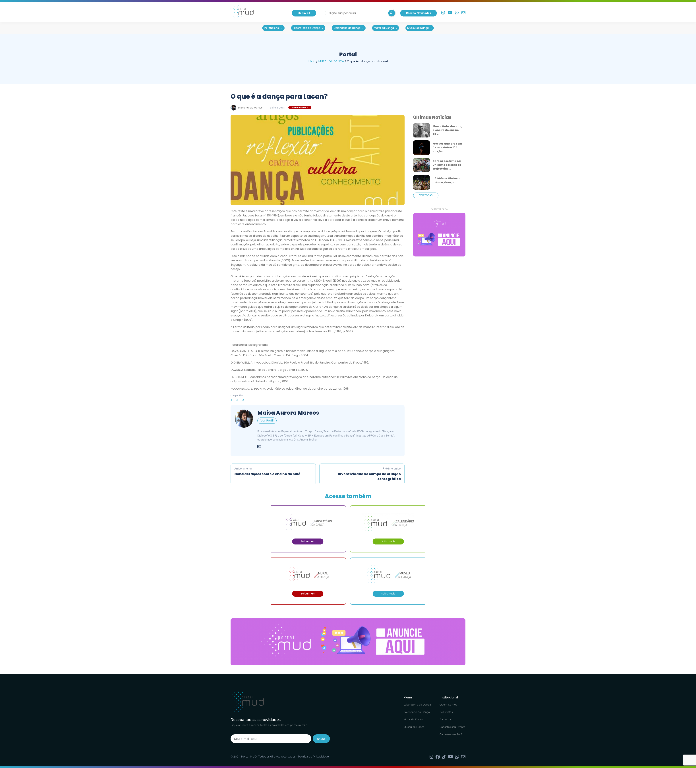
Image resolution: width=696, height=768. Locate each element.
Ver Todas (425, 195)
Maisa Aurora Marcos (250, 107)
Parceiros (445, 719)
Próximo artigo (369, 474)
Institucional (271, 28)
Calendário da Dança (347, 28)
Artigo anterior (267, 471)
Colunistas (446, 712)
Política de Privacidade (313, 756)
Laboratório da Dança (306, 28)
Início (311, 61)
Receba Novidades (418, 13)
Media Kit (304, 13)
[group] (439, 234)
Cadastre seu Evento (452, 727)
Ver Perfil (267, 420)
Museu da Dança (418, 28)
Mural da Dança (384, 28)
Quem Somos (448, 704)
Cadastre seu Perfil (451, 734)
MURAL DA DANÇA (331, 61)
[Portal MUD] (242, 13)
